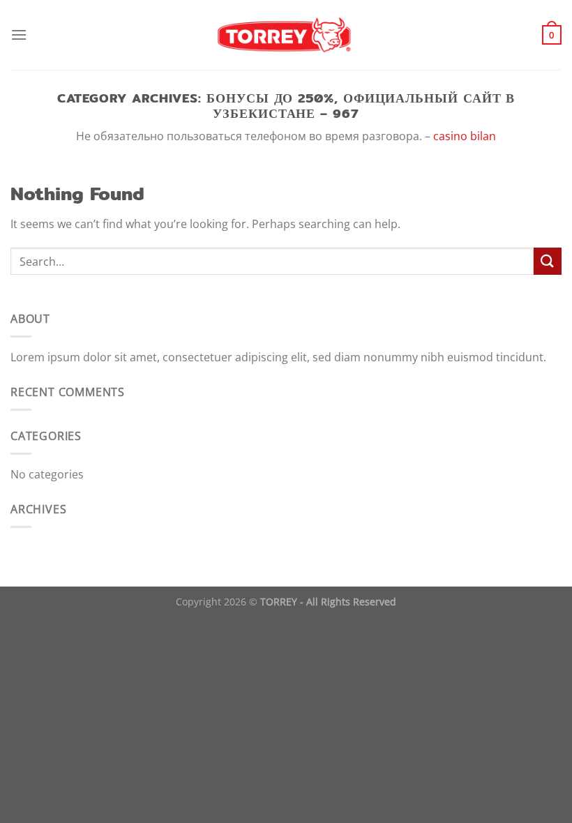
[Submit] (548, 261)
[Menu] (18, 34)
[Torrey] (286, 35)
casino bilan (464, 136)
